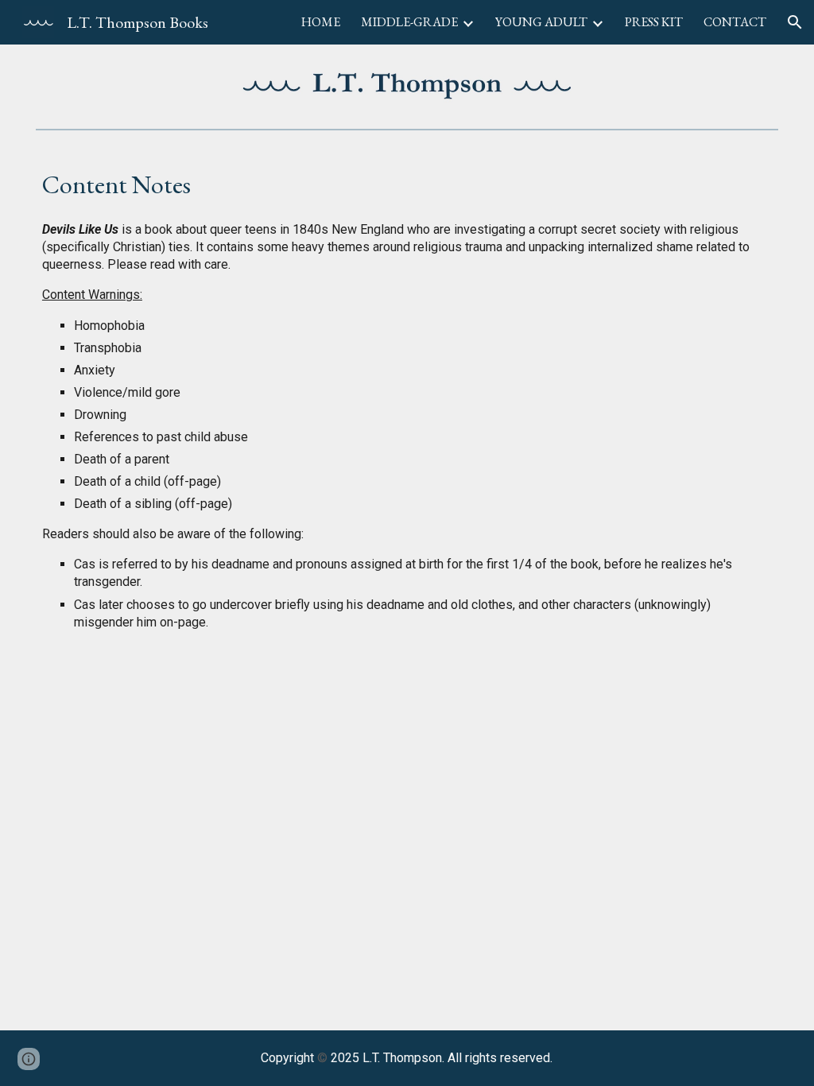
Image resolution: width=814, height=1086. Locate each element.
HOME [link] (320, 22)
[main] (407, 180)
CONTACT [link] (735, 22)
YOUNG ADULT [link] (541, 22)
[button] (795, 22)
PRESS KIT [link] (654, 22)
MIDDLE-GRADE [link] (409, 22)
